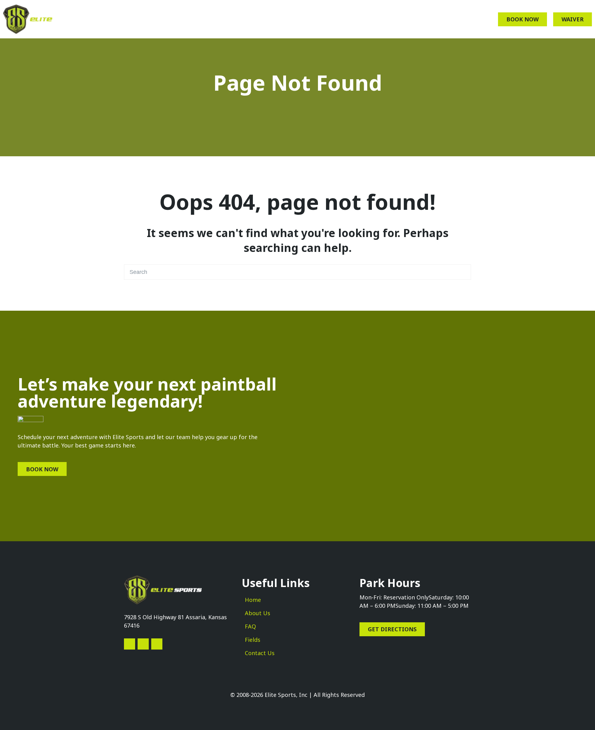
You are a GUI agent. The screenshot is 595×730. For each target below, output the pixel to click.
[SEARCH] (463, 272)
